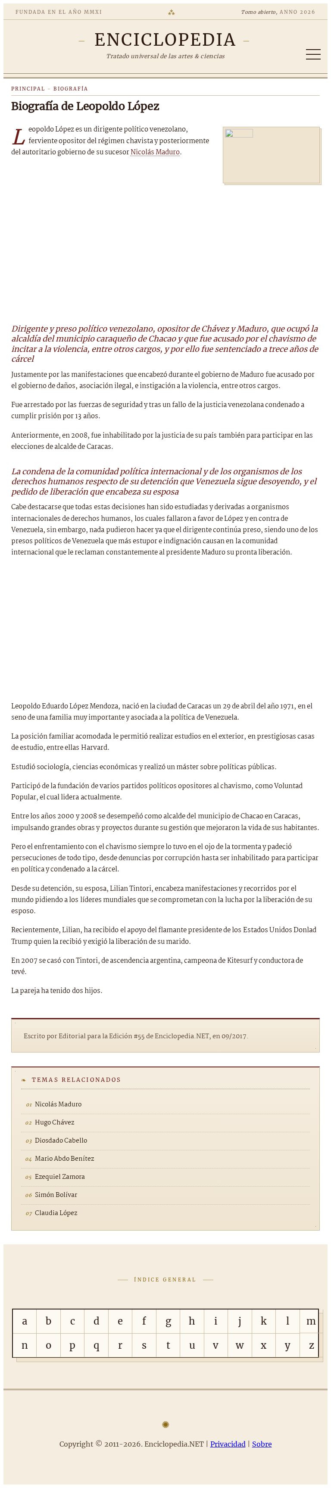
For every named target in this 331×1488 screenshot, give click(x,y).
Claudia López (56, 1213)
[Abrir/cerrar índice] (313, 54)
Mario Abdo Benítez (64, 1159)
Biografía (70, 89)
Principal (28, 89)
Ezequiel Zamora (60, 1177)
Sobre (262, 1444)
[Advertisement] (165, 249)
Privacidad (228, 1444)
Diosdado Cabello (61, 1141)
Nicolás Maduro (155, 152)
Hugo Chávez (54, 1123)
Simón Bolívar (56, 1195)
